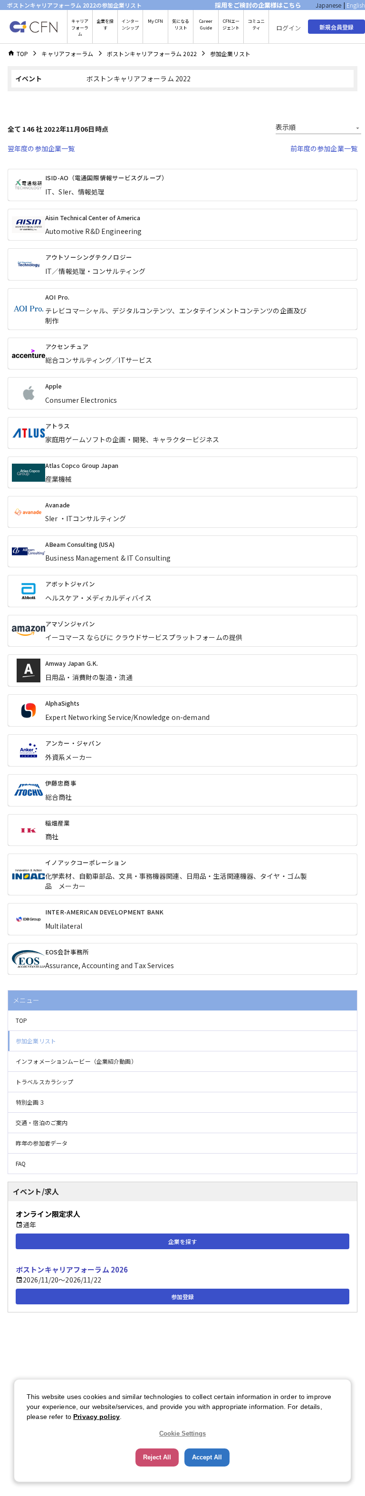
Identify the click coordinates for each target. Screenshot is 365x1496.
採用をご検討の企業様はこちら (258, 5)
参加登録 (182, 1296)
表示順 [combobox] (286, 127)
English (355, 5)
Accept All (207, 1457)
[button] (182, 1020)
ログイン (288, 27)
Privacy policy (96, 1416)
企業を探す (182, 1241)
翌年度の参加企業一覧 (41, 148)
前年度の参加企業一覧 (323, 148)
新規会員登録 (336, 27)
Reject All (157, 1457)
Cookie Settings (182, 1433)
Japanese (328, 5)
